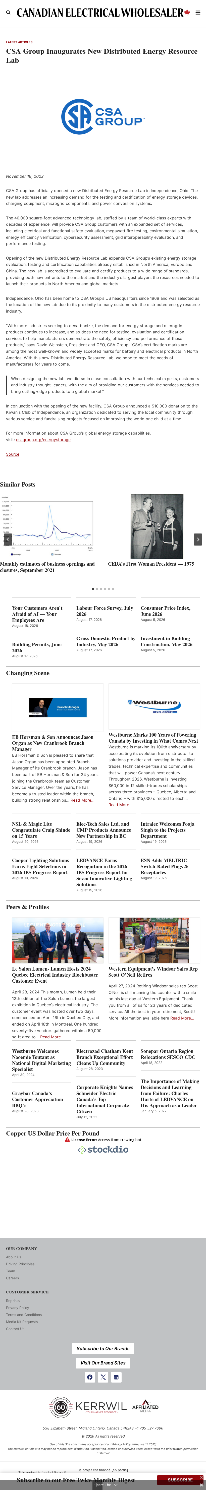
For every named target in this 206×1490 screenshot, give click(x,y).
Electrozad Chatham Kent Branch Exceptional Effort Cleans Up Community (104, 1057)
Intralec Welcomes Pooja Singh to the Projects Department (167, 830)
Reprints (13, 1300)
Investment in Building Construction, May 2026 (166, 641)
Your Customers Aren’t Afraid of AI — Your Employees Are (37, 614)
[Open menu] (198, 12)
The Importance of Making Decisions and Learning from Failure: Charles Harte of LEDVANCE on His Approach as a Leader (170, 1093)
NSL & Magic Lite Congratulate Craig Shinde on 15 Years (41, 830)
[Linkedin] (116, 1377)
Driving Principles (20, 1264)
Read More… (82, 800)
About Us (13, 1257)
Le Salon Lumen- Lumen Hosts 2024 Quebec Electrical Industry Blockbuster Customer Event (55, 975)
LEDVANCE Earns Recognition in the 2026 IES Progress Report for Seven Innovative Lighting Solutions (104, 872)
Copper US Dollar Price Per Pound (52, 1133)
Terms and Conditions (24, 1315)
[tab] (93, 589)
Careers (12, 1278)
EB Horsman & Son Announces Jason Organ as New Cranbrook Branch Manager (52, 743)
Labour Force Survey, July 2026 (104, 611)
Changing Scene (27, 672)
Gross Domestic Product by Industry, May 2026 (105, 641)
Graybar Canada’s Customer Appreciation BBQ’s (37, 1099)
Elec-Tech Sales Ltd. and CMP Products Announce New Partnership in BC (103, 830)
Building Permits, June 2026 (37, 647)
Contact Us (15, 1329)
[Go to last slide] (8, 539)
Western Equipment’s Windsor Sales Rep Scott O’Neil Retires (153, 972)
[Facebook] (90, 1377)
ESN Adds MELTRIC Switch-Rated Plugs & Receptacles (164, 866)
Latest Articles (19, 42)
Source (12, 454)
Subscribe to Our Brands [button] (103, 1348)
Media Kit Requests (22, 1322)
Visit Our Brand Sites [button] (103, 1362)
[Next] (198, 539)
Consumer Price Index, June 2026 (165, 611)
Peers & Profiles (27, 906)
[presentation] (49, 526)
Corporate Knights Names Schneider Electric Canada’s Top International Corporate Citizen (104, 1099)
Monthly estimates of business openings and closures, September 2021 (47, 567)
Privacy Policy (17, 1307)
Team (10, 1271)
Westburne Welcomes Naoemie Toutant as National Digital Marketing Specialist (41, 1060)
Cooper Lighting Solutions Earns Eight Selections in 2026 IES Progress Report (41, 866)
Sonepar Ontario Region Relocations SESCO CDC (168, 1054)
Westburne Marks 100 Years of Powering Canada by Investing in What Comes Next (153, 738)
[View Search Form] (8, 12)
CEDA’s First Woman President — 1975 (151, 563)
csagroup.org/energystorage (43, 439)
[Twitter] (103, 1377)
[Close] (201, 1477)
